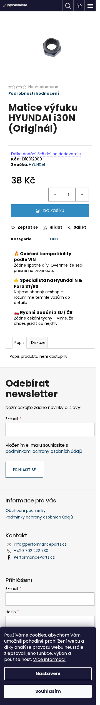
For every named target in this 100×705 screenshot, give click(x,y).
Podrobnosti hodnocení (33, 93)
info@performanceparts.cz (40, 544)
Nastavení (48, 673)
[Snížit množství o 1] (55, 194)
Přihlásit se (24, 469)
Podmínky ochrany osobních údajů (39, 517)
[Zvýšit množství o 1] (82, 194)
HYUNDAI (37, 164)
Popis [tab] (19, 342)
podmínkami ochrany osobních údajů (44, 451)
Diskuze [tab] (38, 342)
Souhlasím (48, 691)
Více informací (49, 659)
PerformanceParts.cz (34, 557)
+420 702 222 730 (31, 550)
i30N (54, 239)
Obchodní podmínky (26, 510)
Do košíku (53, 210)
